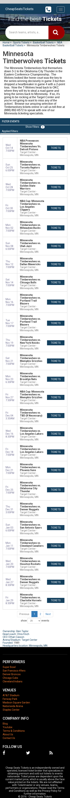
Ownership (9, 631)
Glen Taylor (22, 631)
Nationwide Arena (13, 706)
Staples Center (11, 709)
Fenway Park (10, 698)
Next (48, 614)
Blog (5, 723)
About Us (8, 734)
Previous (24, 614)
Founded (8, 642)
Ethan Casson (16, 637)
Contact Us (9, 738)
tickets (56, 147)
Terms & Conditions (14, 730)
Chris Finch (23, 634)
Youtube (7, 727)
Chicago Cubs (10, 677)
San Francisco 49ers (14, 670)
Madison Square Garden (16, 702)
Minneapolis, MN (38, 645)
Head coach (9, 634)
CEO (5, 637)
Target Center (29, 639)
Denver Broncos (12, 674)
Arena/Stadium (11, 639)
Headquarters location (15, 645)
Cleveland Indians (12, 681)
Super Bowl (9, 667)
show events (35, 620)
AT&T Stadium (11, 695)
